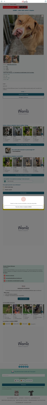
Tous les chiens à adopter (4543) (24, 206)
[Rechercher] (4, 1)
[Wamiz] (25, 1)
